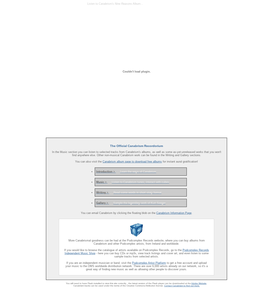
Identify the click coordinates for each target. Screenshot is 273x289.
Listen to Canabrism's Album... (115, 3)
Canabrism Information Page (174, 213)
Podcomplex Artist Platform (149, 262)
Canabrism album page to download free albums (132, 161)
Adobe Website (198, 283)
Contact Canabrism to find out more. (182, 286)
